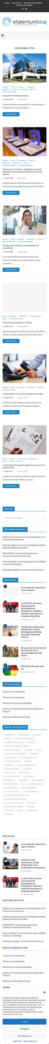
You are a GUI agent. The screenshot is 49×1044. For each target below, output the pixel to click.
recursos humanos (11, 784)
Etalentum (16, 3)
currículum (31, 742)
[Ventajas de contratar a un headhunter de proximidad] (24, 220)
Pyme (15, 89)
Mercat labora (9, 772)
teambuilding (32, 810)
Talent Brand (9, 810)
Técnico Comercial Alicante (14, 692)
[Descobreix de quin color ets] (10, 670)
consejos (7, 738)
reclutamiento (9, 780)
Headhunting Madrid (11, 769)
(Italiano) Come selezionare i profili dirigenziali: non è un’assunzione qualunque (33, 864)
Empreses (30, 87)
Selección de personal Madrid (15, 799)
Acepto (25, 1022)
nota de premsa (24, 772)
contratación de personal (13, 742)
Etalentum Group (10, 757)
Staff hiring (31, 803)
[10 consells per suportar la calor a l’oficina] (10, 591)
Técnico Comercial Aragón (13, 697)
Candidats (21, 161)
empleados (28, 750)
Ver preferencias (24, 1036)
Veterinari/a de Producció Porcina (16, 717)
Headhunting (9, 765)
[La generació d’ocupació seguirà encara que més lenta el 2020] (24, 439)
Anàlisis (5, 87)
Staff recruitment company (14, 806)
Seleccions (13, 684)
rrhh (23, 784)
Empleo (21, 87)
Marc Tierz (9, 326)
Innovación (27, 769)
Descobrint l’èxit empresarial (15, 95)
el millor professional (12, 750)
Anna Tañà (9, 99)
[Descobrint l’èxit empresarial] (24, 67)
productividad (28, 776)
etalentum (34, 754)
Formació (27, 761)
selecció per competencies (13, 803)
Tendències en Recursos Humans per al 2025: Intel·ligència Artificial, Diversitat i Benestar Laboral (32, 632)
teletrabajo (8, 814)
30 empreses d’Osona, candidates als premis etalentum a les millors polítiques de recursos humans (22, 171)
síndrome (30, 806)
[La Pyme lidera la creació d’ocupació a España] (24, 368)
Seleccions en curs (16, 948)
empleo (39, 750)
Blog (13, 87)
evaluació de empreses (12, 761)
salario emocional (36, 784)
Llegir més (10, 114)
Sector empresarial (9, 92)
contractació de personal (24, 738)
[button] (44, 992)
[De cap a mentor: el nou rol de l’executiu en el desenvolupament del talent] (10, 652)
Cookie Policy (17, 1041)
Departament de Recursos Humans (16, 746)
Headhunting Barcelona (27, 765)
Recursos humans (27, 89)
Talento (20, 810)
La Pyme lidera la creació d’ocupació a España (23, 393)
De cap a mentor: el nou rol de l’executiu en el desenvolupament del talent (33, 652)
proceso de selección (12, 776)
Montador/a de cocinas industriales (17, 703)
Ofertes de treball (24, 5)
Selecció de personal (33, 3)
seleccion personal (29, 788)
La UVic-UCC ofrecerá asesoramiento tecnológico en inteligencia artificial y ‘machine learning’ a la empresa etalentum (31, 609)
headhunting (35, 316)
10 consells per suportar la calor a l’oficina (33, 589)
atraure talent (9, 735)
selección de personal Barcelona (16, 795)
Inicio (7, 3)
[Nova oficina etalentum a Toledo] (24, 297)
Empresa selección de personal (15, 754)
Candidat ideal (24, 735)
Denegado (24, 1029)
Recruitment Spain (37, 780)
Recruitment (23, 780)
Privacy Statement (30, 1041)
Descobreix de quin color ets (32, 667)
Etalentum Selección (28, 757)
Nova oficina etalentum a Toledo (17, 322)
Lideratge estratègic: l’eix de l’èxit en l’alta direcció (23, 570)
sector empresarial (11, 788)
